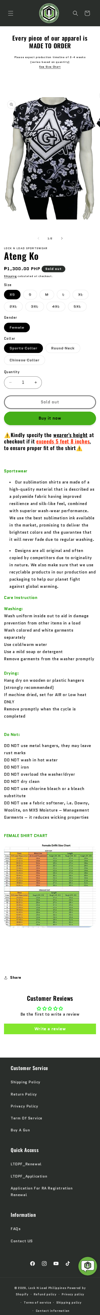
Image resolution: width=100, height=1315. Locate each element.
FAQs (16, 1228)
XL (83, 295)
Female (20, 328)
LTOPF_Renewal (26, 1164)
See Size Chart (50, 67)
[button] (11, 13)
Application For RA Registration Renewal (42, 1191)
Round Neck (65, 349)
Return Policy (24, 1094)
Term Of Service (26, 1118)
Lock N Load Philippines (47, 1288)
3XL (37, 307)
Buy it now (50, 418)
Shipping (10, 276)
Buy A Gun (20, 1130)
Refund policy (45, 1294)
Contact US (22, 1241)
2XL (16, 307)
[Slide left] (38, 238)
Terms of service (37, 1302)
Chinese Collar (27, 361)
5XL (80, 307)
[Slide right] (62, 238)
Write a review (50, 1029)
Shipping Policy (26, 1082)
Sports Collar (26, 349)
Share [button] (15, 977)
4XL (58, 307)
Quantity (11, 371)
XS (15, 295)
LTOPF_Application (29, 1176)
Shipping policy (69, 1302)
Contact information (53, 1311)
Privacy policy (73, 1294)
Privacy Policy (24, 1106)
